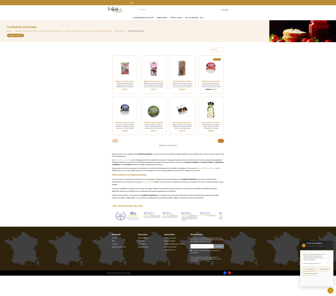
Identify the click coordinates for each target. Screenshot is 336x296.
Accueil (9, 31)
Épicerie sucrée (119, 31)
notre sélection (147, 182)
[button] (15, 35)
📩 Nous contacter (323, 269)
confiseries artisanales (122, 160)
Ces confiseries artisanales (207, 168)
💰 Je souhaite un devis (309, 273)
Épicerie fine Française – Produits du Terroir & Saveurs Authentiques (88, 31)
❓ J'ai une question (308, 269)
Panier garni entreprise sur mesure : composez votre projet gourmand (38, 31)
